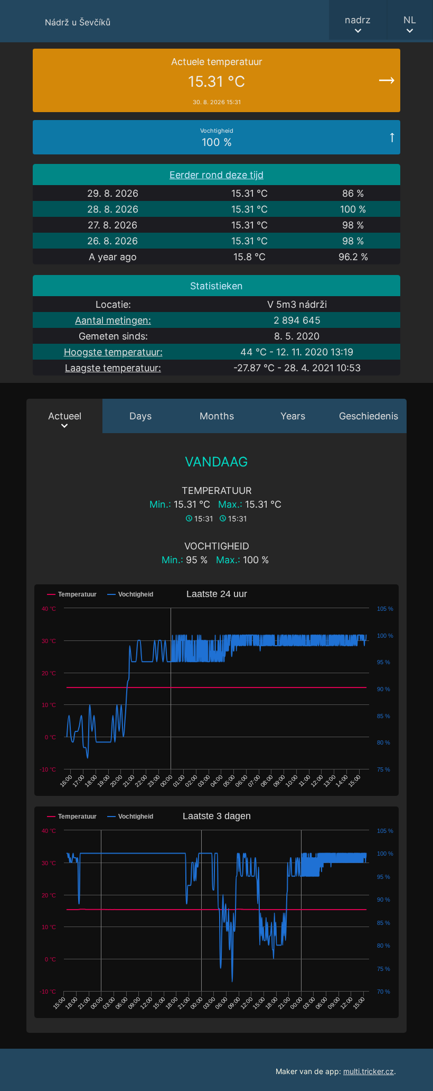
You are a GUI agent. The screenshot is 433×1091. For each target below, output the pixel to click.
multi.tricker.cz (368, 1071)
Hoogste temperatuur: (113, 351)
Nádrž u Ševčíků (77, 22)
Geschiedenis (368, 415)
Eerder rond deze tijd (216, 174)
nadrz (358, 19)
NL (409, 19)
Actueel (64, 415)
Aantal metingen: (113, 320)
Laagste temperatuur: (113, 367)
